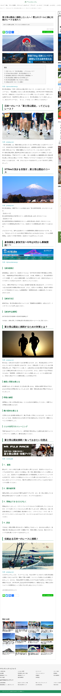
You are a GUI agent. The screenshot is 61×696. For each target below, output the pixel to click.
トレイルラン (52, 5)
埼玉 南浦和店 (56, 675)
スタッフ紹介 (56, 671)
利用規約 (55, 673)
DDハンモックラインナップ (41, 682)
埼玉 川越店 (2, 677)
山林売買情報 (2, 682)
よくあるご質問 (21, 671)
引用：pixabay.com (8, 142)
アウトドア (32, 5)
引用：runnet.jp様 (7, 459)
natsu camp (56, 684)
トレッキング (39, 5)
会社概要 (2, 673)
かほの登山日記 (39, 684)
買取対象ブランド (21, 675)
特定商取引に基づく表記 (23, 673)
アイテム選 (46, 5)
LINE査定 (38, 677)
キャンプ (2, 5)
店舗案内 (37, 675)
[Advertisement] (14, 607)
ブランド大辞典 (12, 5)
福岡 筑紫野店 (20, 677)
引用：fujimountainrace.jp (10, 86)
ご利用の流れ (2, 671)
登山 (7, 5)
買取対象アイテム (3, 675)
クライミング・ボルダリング (23, 5)
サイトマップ (38, 671)
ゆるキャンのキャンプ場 (23, 682)
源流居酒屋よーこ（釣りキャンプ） (7, 684)
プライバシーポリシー (40, 673)
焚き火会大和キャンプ (22, 684)
